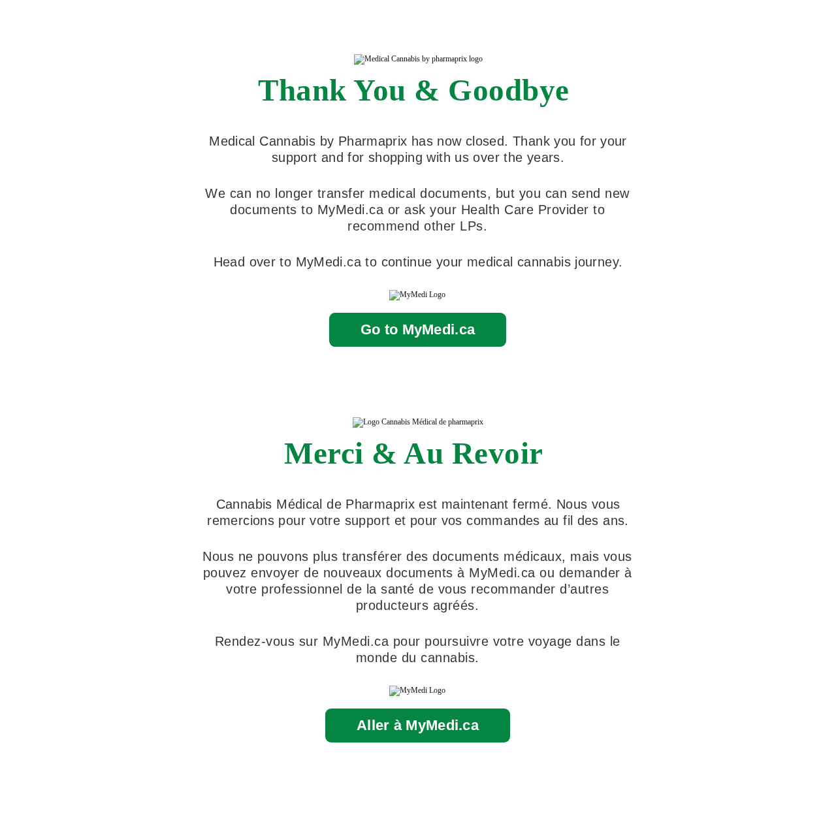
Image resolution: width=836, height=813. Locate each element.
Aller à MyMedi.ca (418, 725)
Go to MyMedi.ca (418, 329)
